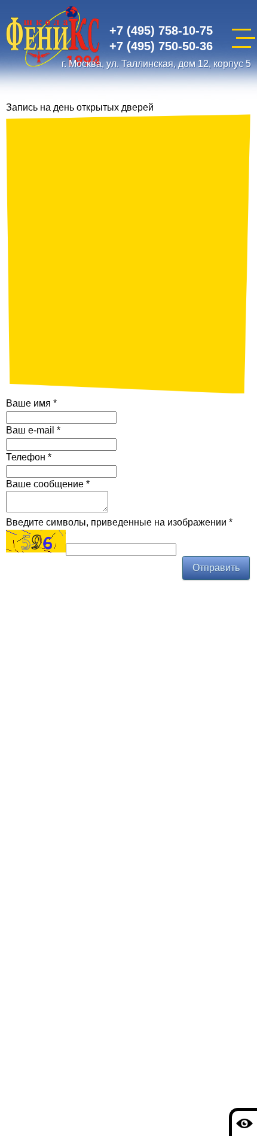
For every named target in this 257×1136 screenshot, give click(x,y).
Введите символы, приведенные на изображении (119, 522)
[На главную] (53, 38)
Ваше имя (31, 403)
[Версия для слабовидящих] (243, 1122)
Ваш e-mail (33, 430)
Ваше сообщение (48, 484)
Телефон (28, 457)
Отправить (216, 568)
